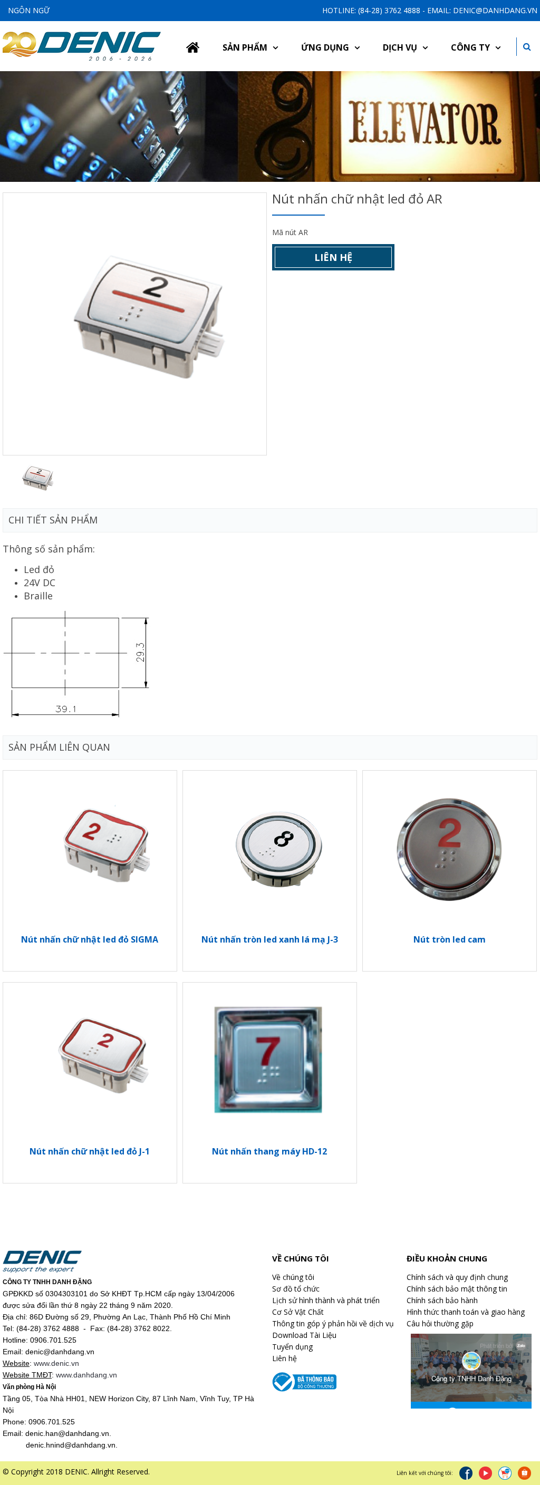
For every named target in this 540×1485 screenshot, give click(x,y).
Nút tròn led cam (449, 939)
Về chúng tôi (293, 1277)
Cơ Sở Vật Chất (298, 1312)
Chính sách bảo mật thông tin (457, 1289)
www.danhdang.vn (86, 1375)
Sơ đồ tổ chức (296, 1289)
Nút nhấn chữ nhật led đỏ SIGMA (89, 939)
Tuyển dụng (292, 1347)
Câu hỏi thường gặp (440, 1323)
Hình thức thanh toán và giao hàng (466, 1312)
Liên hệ (333, 257)
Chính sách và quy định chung (457, 1277)
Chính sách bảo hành (442, 1300)
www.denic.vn (56, 1363)
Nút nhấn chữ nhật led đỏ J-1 (90, 1151)
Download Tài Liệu (304, 1335)
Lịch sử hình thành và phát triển (326, 1300)
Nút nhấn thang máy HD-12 (269, 1151)
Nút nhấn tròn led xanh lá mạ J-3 (269, 939)
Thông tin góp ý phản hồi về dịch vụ (333, 1323)
